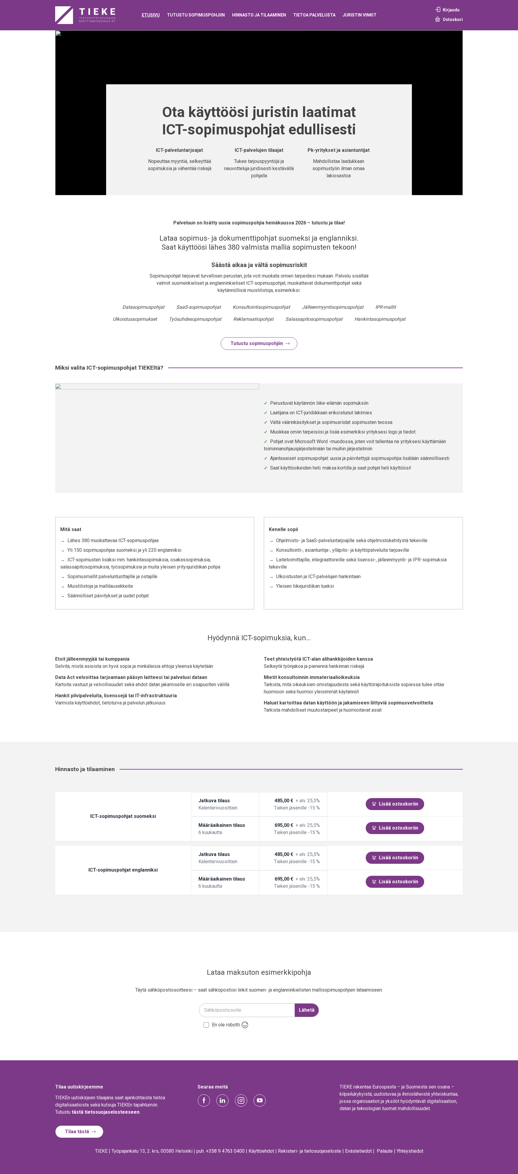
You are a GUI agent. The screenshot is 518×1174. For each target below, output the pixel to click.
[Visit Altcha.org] (245, 1025)
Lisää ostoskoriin (398, 804)
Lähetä (306, 1010)
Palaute (385, 1151)
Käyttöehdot (261, 1151)
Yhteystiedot (410, 1151)
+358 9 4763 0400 (225, 1151)
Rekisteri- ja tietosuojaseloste (309, 1151)
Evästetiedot (358, 1151)
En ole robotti (226, 1024)
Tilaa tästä (77, 1131)
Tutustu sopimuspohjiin (257, 343)
